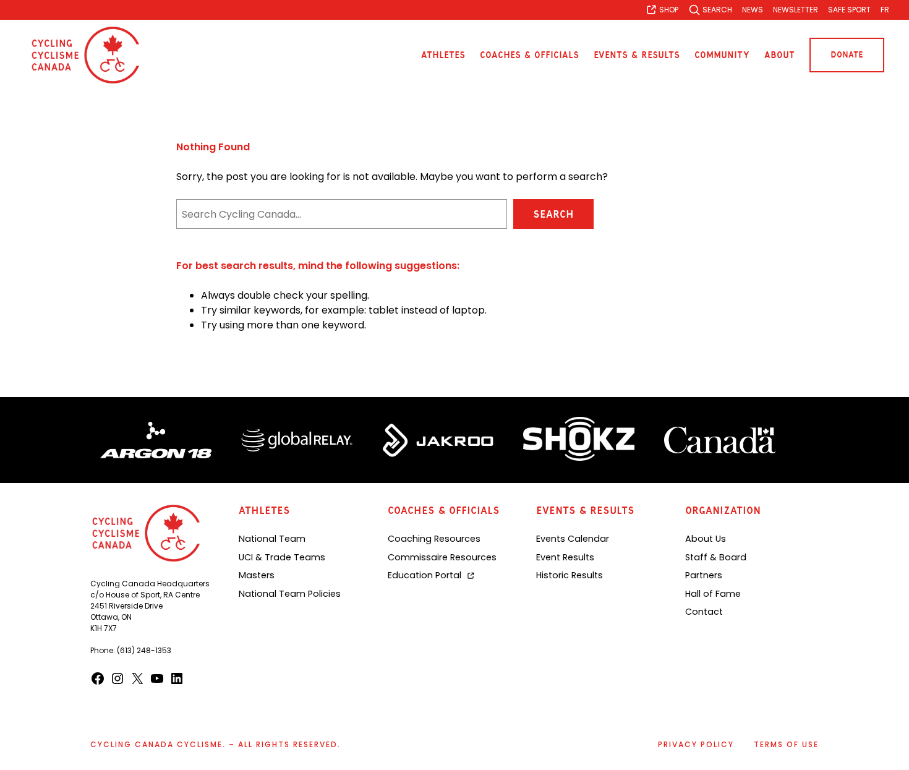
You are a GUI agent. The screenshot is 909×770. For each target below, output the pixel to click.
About (779, 55)
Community (721, 55)
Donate (846, 54)
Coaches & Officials (529, 55)
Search (553, 214)
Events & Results (637, 55)
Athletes (443, 55)
